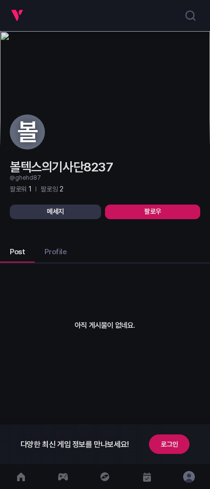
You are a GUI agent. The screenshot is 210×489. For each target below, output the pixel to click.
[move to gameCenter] (63, 476)
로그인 (169, 444)
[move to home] (21, 476)
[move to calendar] (147, 476)
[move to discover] (105, 476)
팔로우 (152, 211)
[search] (190, 15)
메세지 (55, 211)
